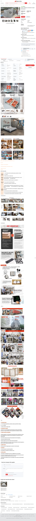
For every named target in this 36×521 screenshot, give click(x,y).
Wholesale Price (21, 514)
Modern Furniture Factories (16, 507)
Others (18, 497)
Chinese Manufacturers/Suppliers (12, 514)
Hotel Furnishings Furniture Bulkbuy (15, 510)
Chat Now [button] (28, 16)
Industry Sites (24, 514)
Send (6, 474)
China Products (6, 514)
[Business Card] (34, 62)
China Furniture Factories (4, 507)
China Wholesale (17, 514)
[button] (21, 60)
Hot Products (3, 514)
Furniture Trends (8, 510)
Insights (19, 515)
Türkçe (14, 516)
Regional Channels (28, 514)
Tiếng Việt (17, 516)
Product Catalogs (11, 494)
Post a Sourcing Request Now (9, 475)
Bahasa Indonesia (20, 516)
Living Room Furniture (3, 497)
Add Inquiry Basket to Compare (10, 23)
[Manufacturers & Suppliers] (18, 1)
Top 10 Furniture (3, 510)
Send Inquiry (23, 16)
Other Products (11, 497)
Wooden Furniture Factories (24, 507)
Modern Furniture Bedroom (31, 507)
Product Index (32, 514)
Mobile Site (17, 515)
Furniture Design (10, 507)
